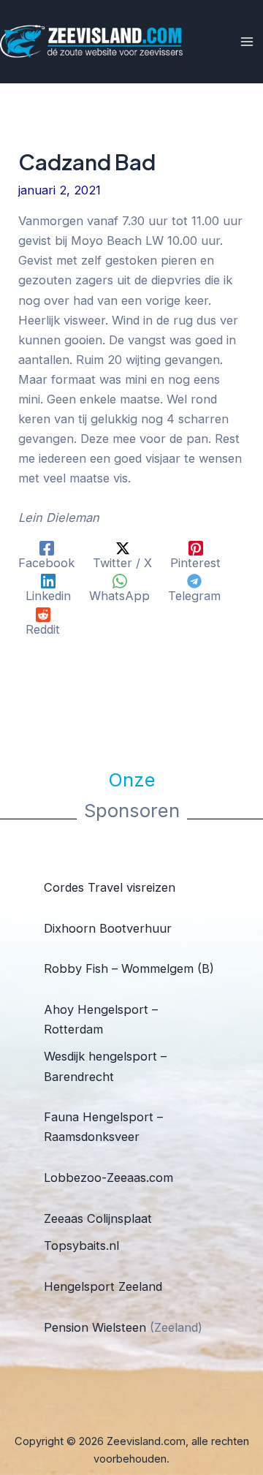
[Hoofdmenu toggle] (246, 42)
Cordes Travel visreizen (109, 887)
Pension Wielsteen (95, 1327)
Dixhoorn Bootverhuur (108, 928)
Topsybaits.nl (81, 1245)
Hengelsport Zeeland (103, 1286)
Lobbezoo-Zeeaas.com (108, 1177)
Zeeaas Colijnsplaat (98, 1218)
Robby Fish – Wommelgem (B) (129, 968)
